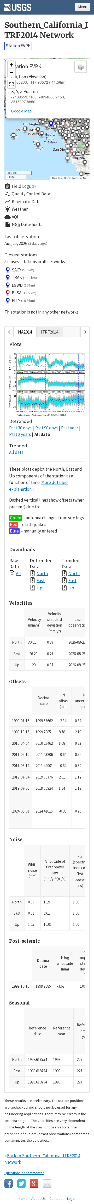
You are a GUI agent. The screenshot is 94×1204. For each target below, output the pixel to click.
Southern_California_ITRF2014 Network (46, 30)
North (42, 573)
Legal (71, 1198)
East (41, 580)
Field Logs (20, 186)
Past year (69, 428)
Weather (16, 209)
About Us (38, 1198)
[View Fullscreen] (11, 84)
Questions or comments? (24, 1172)
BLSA (24, 293)
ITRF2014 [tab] (49, 332)
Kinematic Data (22, 201)
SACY (23, 270)
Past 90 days (46, 428)
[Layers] (80, 66)
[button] (25, 130)
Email (47, 1183)
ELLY (23, 300)
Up (39, 587)
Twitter (21, 1183)
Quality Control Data (27, 194)
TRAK (24, 277)
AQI (11, 217)
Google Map (21, 111)
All (18, 573)
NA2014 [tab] (25, 332)
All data (42, 434)
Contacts (56, 1198)
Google (34, 1183)
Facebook (8, 1183)
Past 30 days (20, 428)
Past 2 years (20, 434)
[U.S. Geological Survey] (17, 5)
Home (23, 1198)
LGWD (23, 285)
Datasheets (23, 225)
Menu (82, 6)
